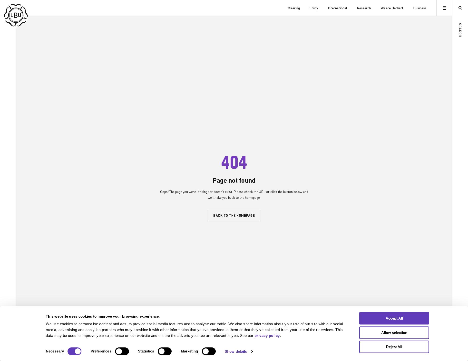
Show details (236, 351)
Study (314, 8)
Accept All (394, 318)
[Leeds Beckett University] (29, 8)
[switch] (122, 351)
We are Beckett (392, 8)
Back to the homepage (234, 215)
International (337, 8)
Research (364, 8)
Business (420, 8)
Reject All (394, 347)
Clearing (294, 8)
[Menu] (444, 8)
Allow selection (394, 333)
